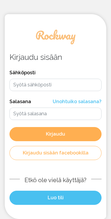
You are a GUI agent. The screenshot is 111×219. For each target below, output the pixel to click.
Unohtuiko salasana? (77, 101)
